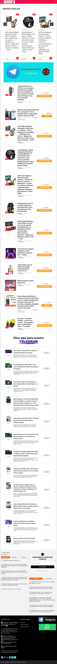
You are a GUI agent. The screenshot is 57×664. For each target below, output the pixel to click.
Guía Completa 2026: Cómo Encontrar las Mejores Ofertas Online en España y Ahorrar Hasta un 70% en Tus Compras (25, 506)
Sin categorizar (8, 30)
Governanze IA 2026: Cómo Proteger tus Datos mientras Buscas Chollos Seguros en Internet (25, 384)
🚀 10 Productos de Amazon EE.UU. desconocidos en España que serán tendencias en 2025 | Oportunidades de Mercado (14, 566)
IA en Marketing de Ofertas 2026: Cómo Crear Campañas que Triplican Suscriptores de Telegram (25, 367)
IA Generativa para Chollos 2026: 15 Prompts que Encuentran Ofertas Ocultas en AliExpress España (26, 420)
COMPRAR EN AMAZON (17, 58)
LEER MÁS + (46, 352)
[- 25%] (10, 126)
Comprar (46, 116)
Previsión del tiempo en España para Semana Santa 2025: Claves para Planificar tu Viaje (14, 584)
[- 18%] (10, 150)
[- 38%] (10, 203)
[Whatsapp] (12, 657)
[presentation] (5, 24)
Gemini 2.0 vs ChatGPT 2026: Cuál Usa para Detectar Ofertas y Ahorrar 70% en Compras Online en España (25, 471)
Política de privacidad (25, 626)
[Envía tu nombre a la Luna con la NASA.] (8, 539)
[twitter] (5, 657)
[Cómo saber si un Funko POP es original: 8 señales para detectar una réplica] (8, 351)
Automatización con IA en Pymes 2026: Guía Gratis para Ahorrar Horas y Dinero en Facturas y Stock (25, 436)
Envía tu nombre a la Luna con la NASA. (24, 538)
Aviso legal (23, 622)
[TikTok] (7, 657)
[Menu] (1, 2)
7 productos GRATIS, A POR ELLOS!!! (11, 560)
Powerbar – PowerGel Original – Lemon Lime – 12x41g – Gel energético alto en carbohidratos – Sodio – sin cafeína (26, 322)
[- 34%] (10, 265)
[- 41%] (10, 86)
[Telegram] (15, 657)
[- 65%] (10, 296)
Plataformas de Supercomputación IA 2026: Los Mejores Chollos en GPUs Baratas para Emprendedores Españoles (25, 453)
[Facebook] (2, 657)
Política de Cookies (24, 624)
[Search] (55, 2)
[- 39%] (10, 221)
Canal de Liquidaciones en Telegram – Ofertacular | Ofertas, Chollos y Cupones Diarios (24, 523)
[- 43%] (10, 280)
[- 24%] (10, 249)
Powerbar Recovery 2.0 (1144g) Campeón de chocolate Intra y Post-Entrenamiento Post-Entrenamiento (45, 36)
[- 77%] (10, 109)
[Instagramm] (10, 657)
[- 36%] (10, 318)
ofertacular (19, 101)
